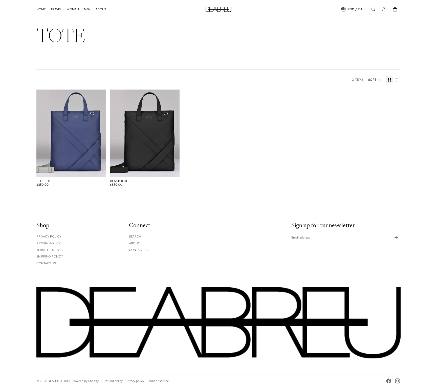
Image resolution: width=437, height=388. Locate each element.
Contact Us (46, 263)
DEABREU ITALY (59, 381)
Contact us (138, 250)
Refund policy (113, 381)
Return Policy (48, 243)
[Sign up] (396, 237)
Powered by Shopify (85, 381)
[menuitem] (41, 9)
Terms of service (158, 381)
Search (135, 236)
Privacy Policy (48, 236)
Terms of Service (50, 250)
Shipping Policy (49, 256)
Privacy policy (134, 381)
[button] (374, 79)
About (134, 243)
